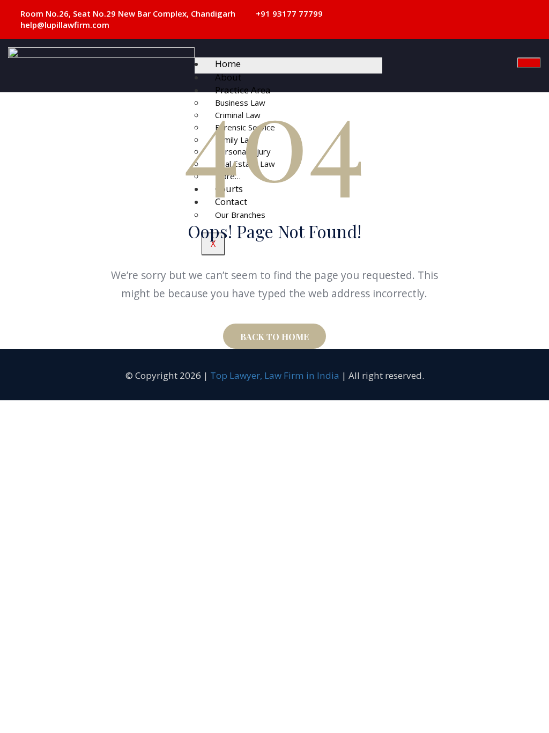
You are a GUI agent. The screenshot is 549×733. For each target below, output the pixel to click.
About (228, 77)
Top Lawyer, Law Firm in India (274, 375)
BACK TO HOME (274, 336)
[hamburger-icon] (529, 62)
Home (228, 63)
